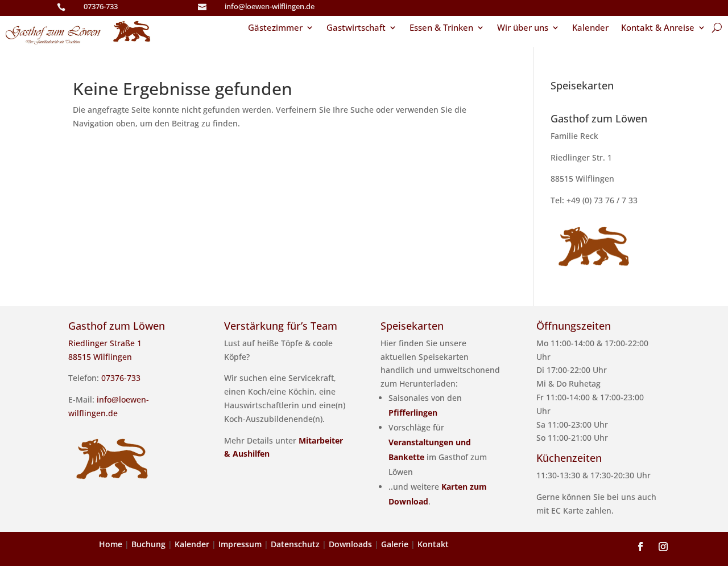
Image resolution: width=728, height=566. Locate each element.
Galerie (394, 544)
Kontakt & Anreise (657, 28)
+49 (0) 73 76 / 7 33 (602, 200)
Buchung (148, 544)
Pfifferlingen (412, 412)
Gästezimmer (275, 28)
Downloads (350, 544)
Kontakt (433, 544)
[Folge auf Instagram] (663, 547)
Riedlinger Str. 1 (581, 157)
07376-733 (101, 6)
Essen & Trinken (441, 28)
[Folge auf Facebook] (640, 547)
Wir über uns (522, 28)
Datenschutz (295, 544)
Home (110, 544)
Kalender (590, 28)
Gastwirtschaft (356, 28)
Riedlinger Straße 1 (105, 343)
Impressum (240, 544)
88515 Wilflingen (582, 178)
